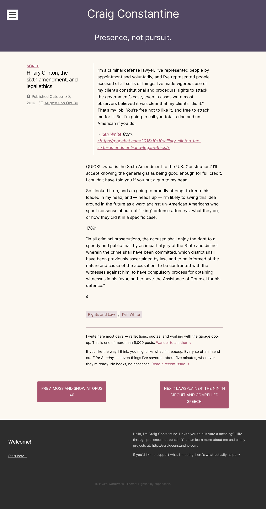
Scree (33, 66)
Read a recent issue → (171, 364)
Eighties (143, 484)
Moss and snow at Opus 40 (77, 391)
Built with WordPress (109, 484)
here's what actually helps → (217, 454)
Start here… (17, 456)
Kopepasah (162, 484)
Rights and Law (101, 314)
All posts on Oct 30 (61, 103)
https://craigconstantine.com (174, 445)
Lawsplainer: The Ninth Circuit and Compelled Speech (197, 395)
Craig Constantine (133, 13)
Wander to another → (174, 342)
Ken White (111, 134)
